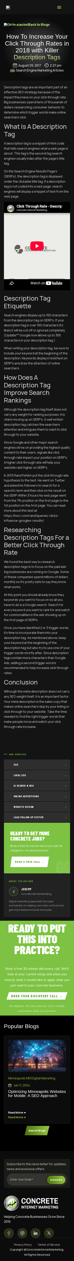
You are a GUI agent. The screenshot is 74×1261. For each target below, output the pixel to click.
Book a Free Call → (29, 861)
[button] (59, 7)
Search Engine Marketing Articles (40, 70)
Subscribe (56, 1179)
